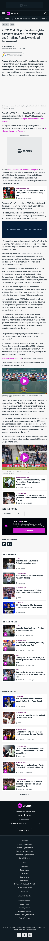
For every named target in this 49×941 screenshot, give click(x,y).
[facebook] (19, 935)
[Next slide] (46, 19)
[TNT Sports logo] (12, 13)
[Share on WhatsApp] (9, 544)
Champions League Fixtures (24, 855)
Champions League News (24, 851)
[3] (24, 815)
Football (6, 24)
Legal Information (24, 911)
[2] (21, 815)
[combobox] (24, 823)
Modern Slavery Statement (24, 915)
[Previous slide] (3, 19)
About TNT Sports (24, 896)
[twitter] (24, 935)
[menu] (45, 13)
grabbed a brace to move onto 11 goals (23, 169)
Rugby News (24, 870)
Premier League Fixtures (24, 848)
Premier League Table (24, 844)
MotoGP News (24, 880)
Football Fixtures (24, 858)
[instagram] (30, 935)
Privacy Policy (24, 908)
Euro (12, 24)
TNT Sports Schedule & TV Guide (25, 884)
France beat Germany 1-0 (12, 358)
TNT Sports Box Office (24, 887)
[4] (27, 815)
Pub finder (24, 867)
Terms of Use (24, 904)
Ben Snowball (9, 46)
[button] (3, 13)
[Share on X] (4, 544)
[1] (19, 815)
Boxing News (24, 877)
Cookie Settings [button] (24, 918)
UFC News (24, 873)
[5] (30, 815)
